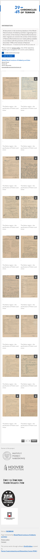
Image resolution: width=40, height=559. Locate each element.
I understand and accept (11, 53)
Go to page (8, 56)
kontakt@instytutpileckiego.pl (11, 67)
